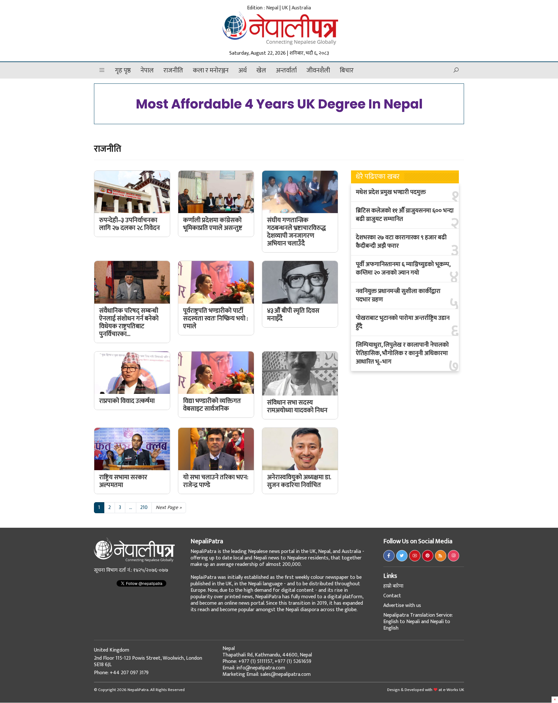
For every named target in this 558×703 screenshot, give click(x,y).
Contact (392, 595)
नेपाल (147, 70)
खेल (261, 70)
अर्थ (242, 70)
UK (285, 8)
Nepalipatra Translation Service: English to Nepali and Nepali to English (418, 622)
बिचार (347, 70)
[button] (102, 70)
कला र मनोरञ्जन (211, 70)
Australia (301, 8)
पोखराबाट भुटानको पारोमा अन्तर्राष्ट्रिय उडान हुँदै (403, 322)
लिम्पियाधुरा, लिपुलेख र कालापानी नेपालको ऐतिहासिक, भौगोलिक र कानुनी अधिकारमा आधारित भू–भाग (402, 353)
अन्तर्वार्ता (286, 70)
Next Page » (169, 507)
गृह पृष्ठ (123, 70)
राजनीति (173, 70)
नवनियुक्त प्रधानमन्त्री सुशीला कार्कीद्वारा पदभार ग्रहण (398, 295)
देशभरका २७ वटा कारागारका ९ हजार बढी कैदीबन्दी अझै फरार (401, 241)
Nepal (272, 8)
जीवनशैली (318, 70)
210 (144, 507)
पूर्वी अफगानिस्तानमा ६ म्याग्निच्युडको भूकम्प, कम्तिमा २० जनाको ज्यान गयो (403, 268)
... (130, 507)
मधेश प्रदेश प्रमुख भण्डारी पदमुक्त (391, 192)
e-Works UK (453, 689)
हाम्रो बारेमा (393, 586)
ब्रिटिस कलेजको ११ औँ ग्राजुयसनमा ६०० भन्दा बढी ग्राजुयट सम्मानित (405, 215)
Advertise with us (402, 605)
